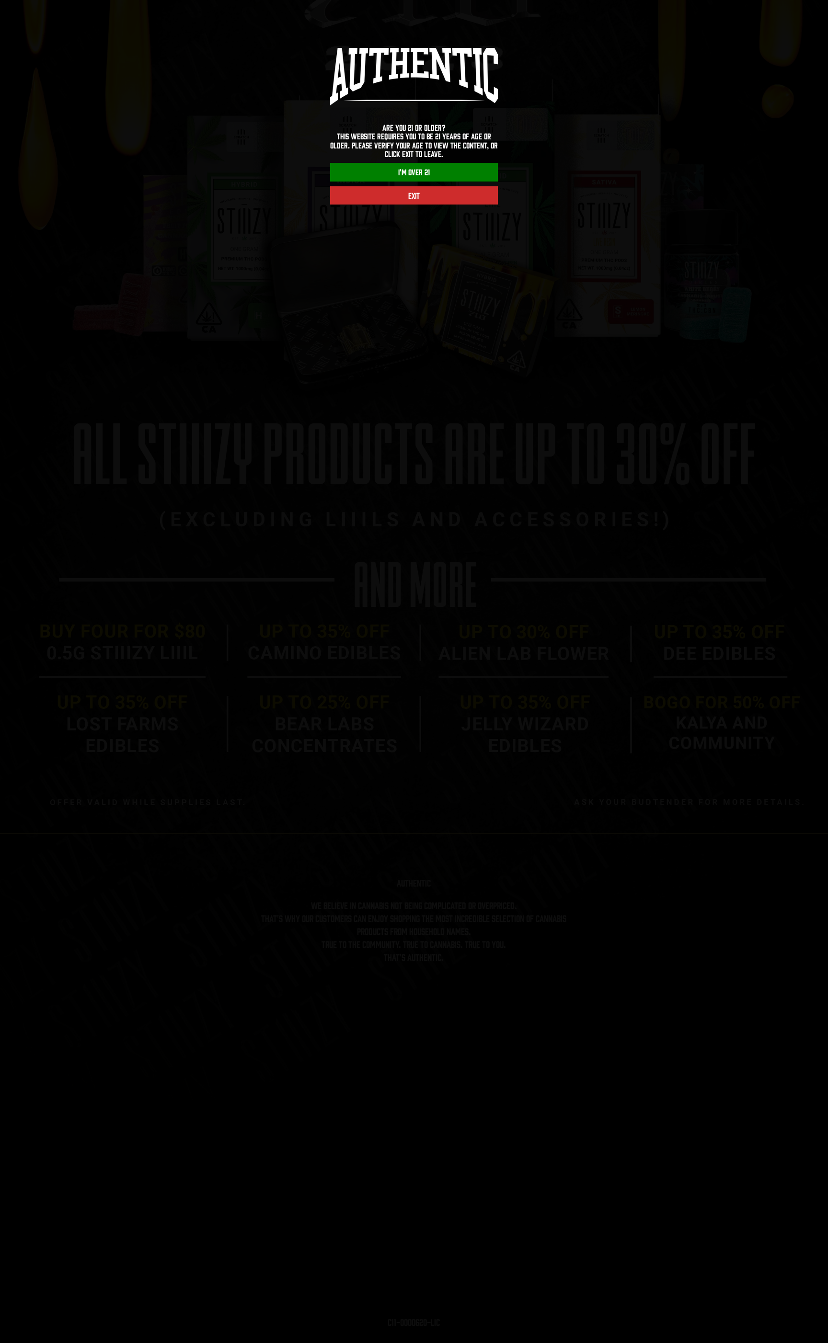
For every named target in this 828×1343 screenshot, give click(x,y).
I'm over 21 (414, 172)
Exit (414, 195)
